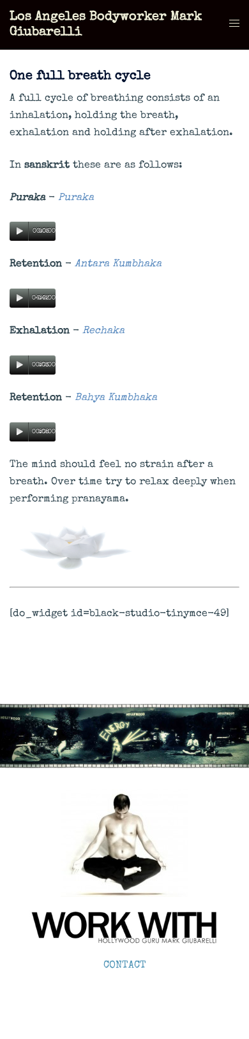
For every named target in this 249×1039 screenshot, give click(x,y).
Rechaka (103, 331)
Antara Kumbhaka (118, 264)
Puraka (76, 198)
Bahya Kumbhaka (116, 398)
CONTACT (124, 966)
